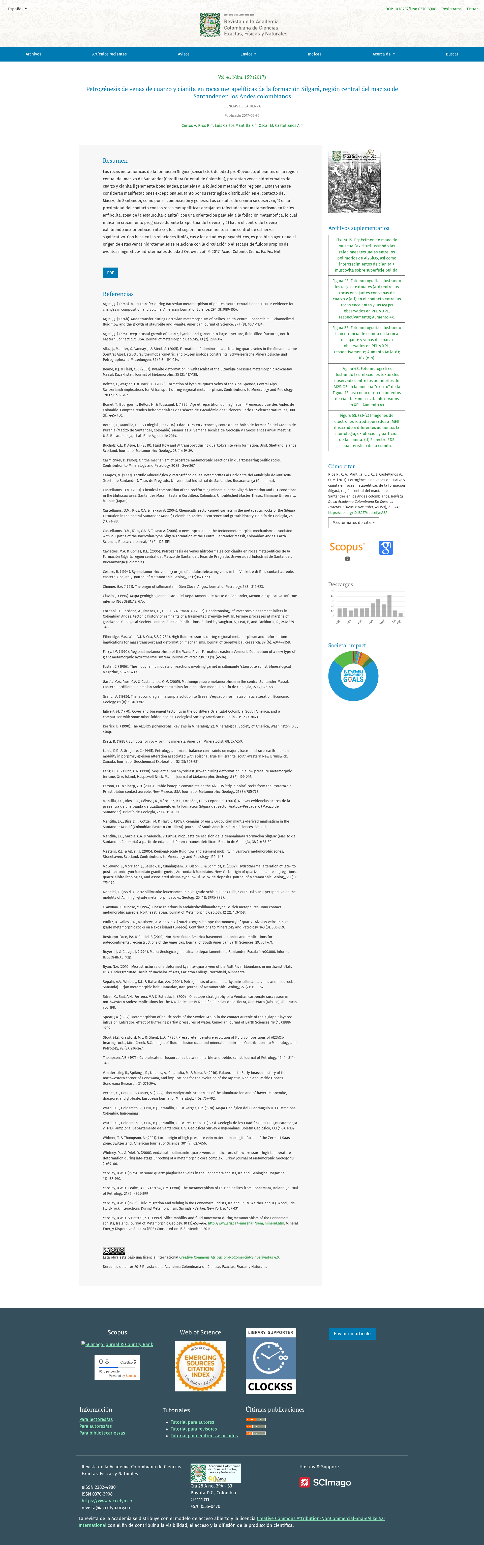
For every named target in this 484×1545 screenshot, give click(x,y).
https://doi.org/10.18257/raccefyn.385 (357, 513)
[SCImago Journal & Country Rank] (117, 1344)
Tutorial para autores (192, 1422)
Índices (314, 54)
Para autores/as (95, 1426)
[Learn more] (351, 770)
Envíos (246, 54)
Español (19, 8)
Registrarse (451, 9)
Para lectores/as (96, 1419)
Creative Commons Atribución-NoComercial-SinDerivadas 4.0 (229, 1257)
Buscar (452, 54)
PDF (110, 272)
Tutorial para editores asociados (204, 1436)
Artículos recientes (109, 54)
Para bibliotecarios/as (102, 1433)
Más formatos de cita (352, 522)
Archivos (33, 54)
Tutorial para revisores (194, 1429)
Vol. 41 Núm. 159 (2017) (242, 77)
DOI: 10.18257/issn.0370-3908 (410, 9)
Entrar (472, 9)
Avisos (183, 54)
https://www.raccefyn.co (107, 1501)
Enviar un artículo (352, 1333)
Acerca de (382, 54)
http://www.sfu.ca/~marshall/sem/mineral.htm (246, 1223)
